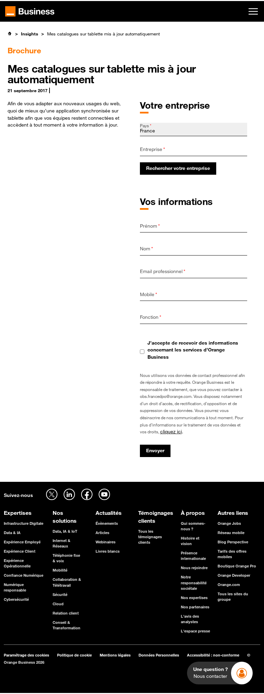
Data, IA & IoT (65, 531)
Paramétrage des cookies (26, 655)
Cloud (58, 603)
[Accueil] (10, 33)
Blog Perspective (233, 541)
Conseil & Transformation (66, 625)
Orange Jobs (229, 523)
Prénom (150, 226)
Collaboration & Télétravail (67, 582)
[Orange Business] (29, 11)
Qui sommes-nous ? (193, 526)
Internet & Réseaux (61, 543)
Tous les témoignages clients (150, 537)
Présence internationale (193, 555)
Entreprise (152, 149)
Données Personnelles (159, 655)
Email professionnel (162, 271)
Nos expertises (194, 597)
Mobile (148, 294)
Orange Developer (234, 575)
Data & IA (12, 532)
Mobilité (60, 570)
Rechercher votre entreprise (178, 168)
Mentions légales (115, 655)
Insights (29, 33)
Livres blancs (108, 551)
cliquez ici (171, 432)
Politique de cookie (74, 655)
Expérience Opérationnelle (17, 563)
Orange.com (229, 584)
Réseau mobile (231, 532)
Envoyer (155, 450)
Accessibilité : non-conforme (213, 655)
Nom (146, 249)
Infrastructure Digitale (23, 523)
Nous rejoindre (194, 567)
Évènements (107, 523)
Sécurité (60, 594)
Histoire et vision (190, 540)
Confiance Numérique (23, 575)
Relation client (66, 613)
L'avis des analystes (190, 619)
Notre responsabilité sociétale (194, 582)
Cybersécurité (16, 599)
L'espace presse (195, 630)
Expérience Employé (22, 541)
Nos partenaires (195, 606)
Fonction (150, 317)
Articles (102, 532)
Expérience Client (19, 551)
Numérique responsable (15, 587)
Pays (145, 125)
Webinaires (106, 541)
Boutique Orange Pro (237, 565)
